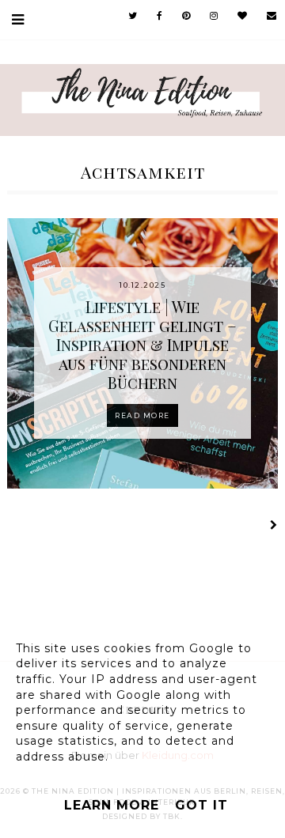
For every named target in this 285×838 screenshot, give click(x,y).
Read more (142, 415)
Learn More (111, 805)
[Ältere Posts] (272, 526)
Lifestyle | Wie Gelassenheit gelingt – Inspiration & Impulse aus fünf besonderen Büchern (142, 344)
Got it (201, 805)
